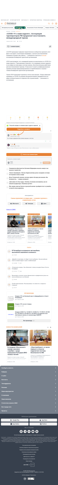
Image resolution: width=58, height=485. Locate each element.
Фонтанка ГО (25, 20)
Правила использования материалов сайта (29, 449)
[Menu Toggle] (2, 23)
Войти (11, 163)
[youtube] (32, 431)
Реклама (4, 387)
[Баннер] (20, 27)
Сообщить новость (7, 368)
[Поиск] (49, 23)
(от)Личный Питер (15, 20)
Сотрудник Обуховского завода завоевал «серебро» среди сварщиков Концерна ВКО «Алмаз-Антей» (16, 231)
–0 (49, 141)
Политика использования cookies (29, 452)
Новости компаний (14, 327)
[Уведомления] (52, 23)
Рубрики (4, 372)
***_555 (11, 144)
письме (44, 55)
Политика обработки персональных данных (29, 447)
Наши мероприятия (8, 391)
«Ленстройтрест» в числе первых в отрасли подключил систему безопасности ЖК (35, 231)
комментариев (14, 46)
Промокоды (29, 293)
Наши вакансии (6, 399)
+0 (45, 150)
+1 (45, 141)
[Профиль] (56, 23)
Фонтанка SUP (5, 20)
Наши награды (29, 461)
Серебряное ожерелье (36, 20)
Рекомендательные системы (29, 454)
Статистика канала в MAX (9, 403)
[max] (21, 431)
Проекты (4, 411)
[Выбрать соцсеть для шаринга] (50, 46)
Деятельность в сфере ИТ (29, 456)
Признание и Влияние (49, 20)
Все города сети (6, 407)
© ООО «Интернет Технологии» (29, 475)
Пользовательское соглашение (29, 445)
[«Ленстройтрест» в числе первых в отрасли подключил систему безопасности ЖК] (36, 221)
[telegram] (25, 431)
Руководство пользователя (29, 458)
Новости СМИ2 (11, 209)
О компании (5, 395)
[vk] (29, 431)
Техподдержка (6, 383)
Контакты (5, 379)
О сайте (4, 375)
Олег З (11, 134)
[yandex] (36, 431)
